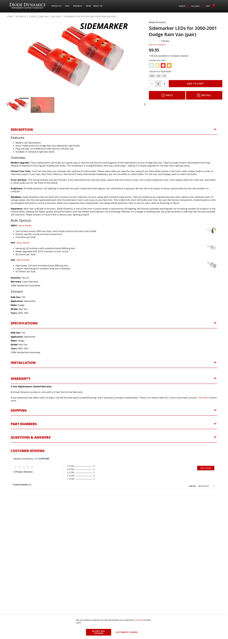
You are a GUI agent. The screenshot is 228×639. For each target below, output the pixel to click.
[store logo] (27, 6)
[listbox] (183, 66)
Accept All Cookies (98, 632)
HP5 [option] (164, 76)
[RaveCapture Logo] (41, 459)
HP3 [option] (158, 76)
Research (77, 6)
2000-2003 (55, 16)
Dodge (32, 16)
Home (10, 16)
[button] (10, 56)
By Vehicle (21, 16)
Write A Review (205, 468)
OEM (67, 6)
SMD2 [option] (152, 76)
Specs (169, 95)
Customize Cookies (126, 632)
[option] (151, 65)
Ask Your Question (157, 44)
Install (206, 95)
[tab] (114, 131)
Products (56, 6)
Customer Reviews (28, 450)
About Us (97, 6)
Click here (203, 397)
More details (25, 225)
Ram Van (43, 16)
